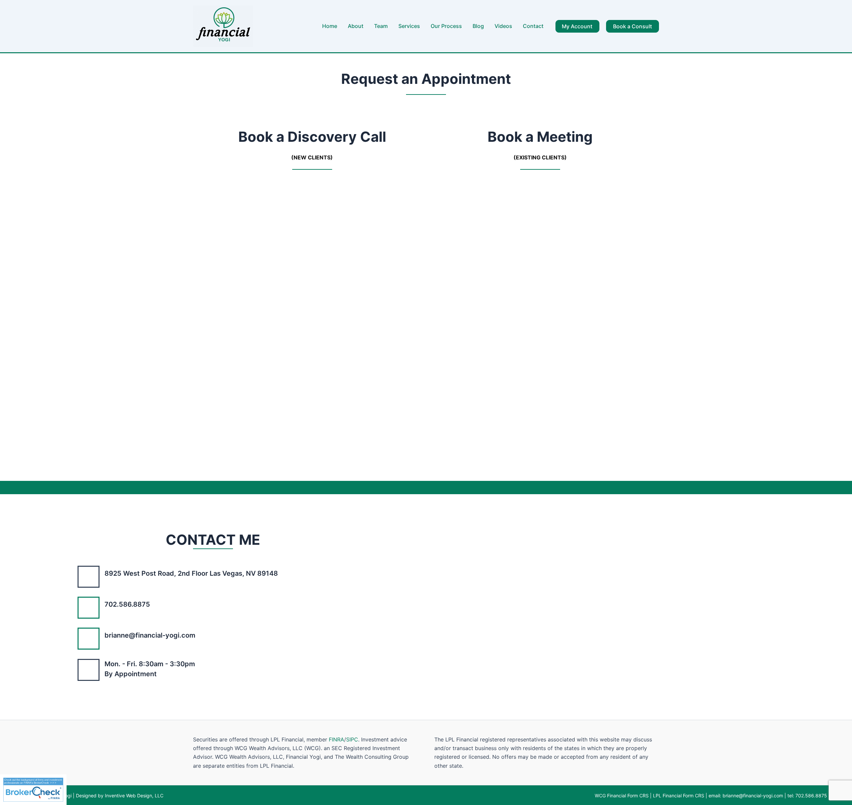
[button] (577, 26)
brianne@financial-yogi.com (753, 795)
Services (409, 26)
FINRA (336, 739)
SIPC (352, 739)
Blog (478, 26)
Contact (533, 26)
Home (329, 26)
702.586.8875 (811, 795)
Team (381, 26)
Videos (503, 26)
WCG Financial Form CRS (622, 795)
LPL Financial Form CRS (678, 795)
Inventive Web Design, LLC (133, 795)
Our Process (446, 26)
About (355, 26)
